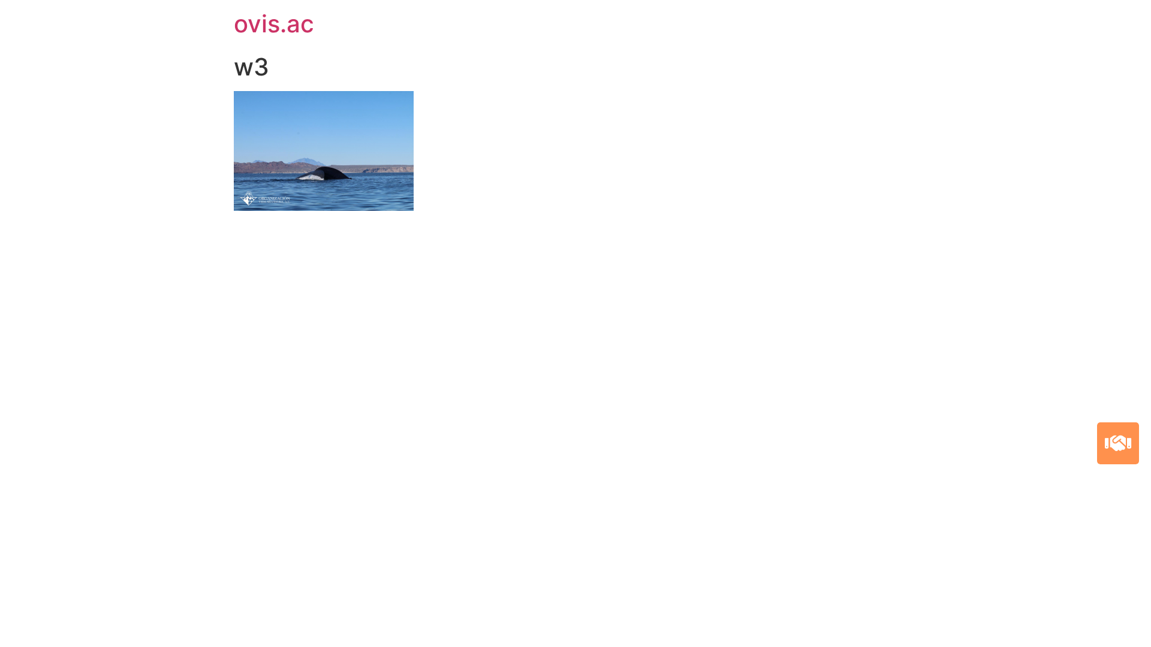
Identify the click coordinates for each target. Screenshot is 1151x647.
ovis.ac (274, 23)
